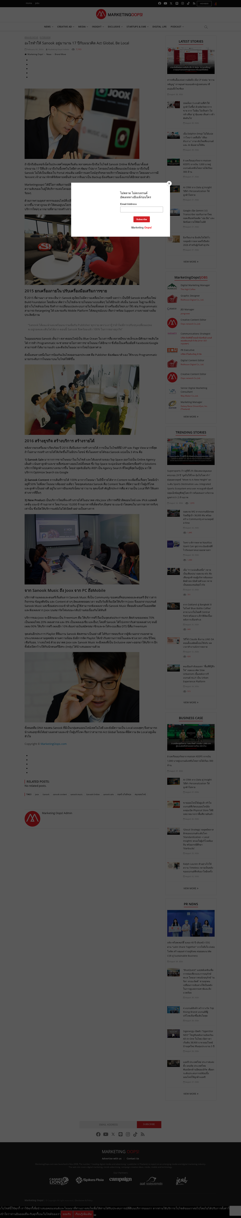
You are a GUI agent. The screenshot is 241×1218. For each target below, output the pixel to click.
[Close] (169, 183)
